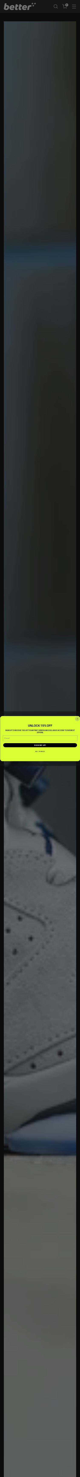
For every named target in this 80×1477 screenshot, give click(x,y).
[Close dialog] (77, 719)
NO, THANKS (40, 751)
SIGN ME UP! (40, 745)
